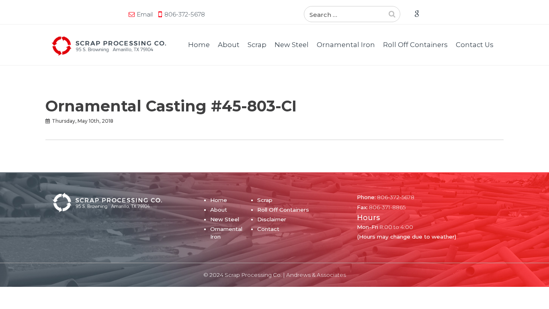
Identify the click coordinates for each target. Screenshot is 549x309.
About (229, 45)
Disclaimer (271, 219)
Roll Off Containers (415, 45)
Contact (268, 229)
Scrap (257, 45)
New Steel (291, 45)
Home (199, 45)
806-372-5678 (184, 14)
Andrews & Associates (316, 275)
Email (145, 14)
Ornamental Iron (346, 45)
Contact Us (475, 45)
